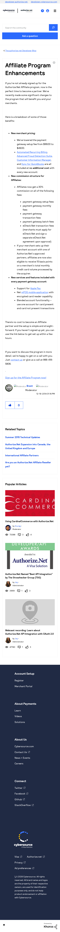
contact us (16, 359)
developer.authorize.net (16, 1)
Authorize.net (34, 856)
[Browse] (53, 10)
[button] (10, 405)
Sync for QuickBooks (32, 164)
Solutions (20, 722)
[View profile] (8, 527)
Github (18, 799)
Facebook (20, 793)
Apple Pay (35, 288)
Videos (18, 716)
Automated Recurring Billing (32, 152)
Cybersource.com (24, 746)
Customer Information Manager (34, 159)
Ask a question (30, 35)
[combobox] (30, 27)
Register (19, 680)
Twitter (18, 787)
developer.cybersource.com (44, 1)
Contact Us (21, 752)
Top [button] (4, 925)
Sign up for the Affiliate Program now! (25, 377)
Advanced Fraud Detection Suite (34, 156)
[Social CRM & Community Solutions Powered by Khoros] (50, 926)
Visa (17, 856)
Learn (18, 710)
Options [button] (53, 63)
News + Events (22, 757)
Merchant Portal (23, 686)
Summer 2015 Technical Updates (22, 437)
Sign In (48, 10)
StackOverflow (23, 805)
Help (43, 10)
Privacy (19, 862)
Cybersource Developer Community (9, 10)
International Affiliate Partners (22, 455)
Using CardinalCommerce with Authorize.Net (29, 521)
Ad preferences (23, 868)
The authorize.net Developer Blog (20, 50)
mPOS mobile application (34, 292)
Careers (19, 763)
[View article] (30, 503)
